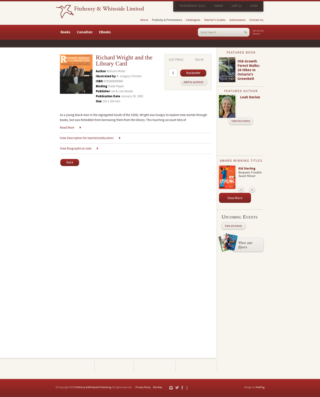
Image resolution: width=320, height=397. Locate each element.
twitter (177, 388)
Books (65, 32)
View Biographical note (75, 148)
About (144, 20)
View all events (233, 226)
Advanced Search (258, 32)
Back (69, 162)
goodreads (187, 388)
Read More (67, 128)
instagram (170, 388)
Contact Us (256, 20)
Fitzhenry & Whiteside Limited (100, 11)
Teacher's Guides (215, 20)
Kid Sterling (246, 168)
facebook (182, 388)
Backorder (193, 73)
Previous (241, 189)
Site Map (157, 387)
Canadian (85, 32)
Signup (218, 6)
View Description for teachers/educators (87, 138)
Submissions (237, 20)
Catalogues (193, 20)
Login (254, 6)
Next (252, 189)
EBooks (105, 32)
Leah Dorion (250, 97)
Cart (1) (236, 6)
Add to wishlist (193, 82)
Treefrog (259, 387)
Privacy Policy (143, 387)
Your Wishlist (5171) (192, 6)
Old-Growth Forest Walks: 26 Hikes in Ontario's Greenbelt (248, 70)
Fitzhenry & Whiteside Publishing (93, 387)
